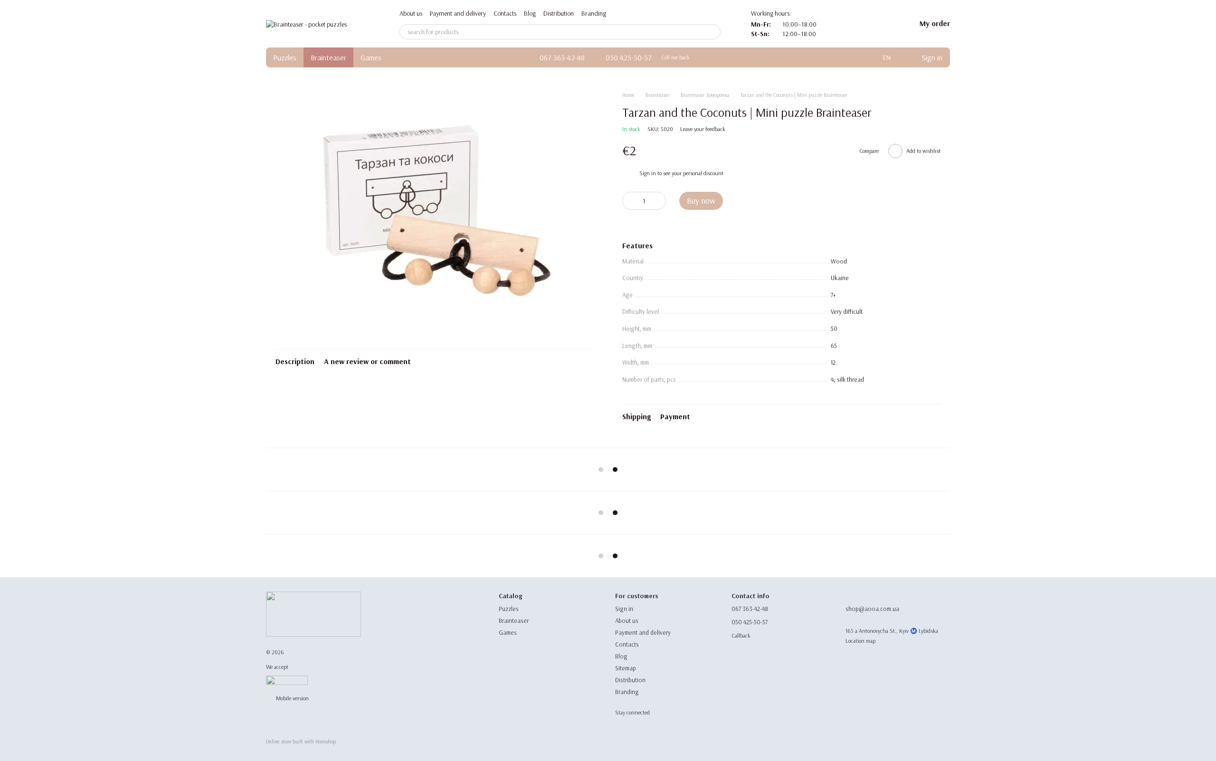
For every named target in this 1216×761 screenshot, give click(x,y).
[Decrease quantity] (629, 200)
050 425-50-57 (629, 57)
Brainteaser (328, 57)
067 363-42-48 (562, 57)
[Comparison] (858, 23)
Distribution (558, 13)
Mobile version (292, 698)
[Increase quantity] (658, 200)
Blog (530, 13)
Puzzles (284, 57)
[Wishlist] (883, 23)
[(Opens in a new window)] (287, 679)
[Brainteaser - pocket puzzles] (313, 613)
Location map (860, 640)
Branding (593, 13)
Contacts (505, 13)
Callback (741, 635)
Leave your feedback (702, 128)
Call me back (675, 57)
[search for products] (713, 31)
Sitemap (625, 668)
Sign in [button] (647, 173)
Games (371, 57)
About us (410, 13)
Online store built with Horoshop (301, 741)
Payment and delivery (458, 13)
